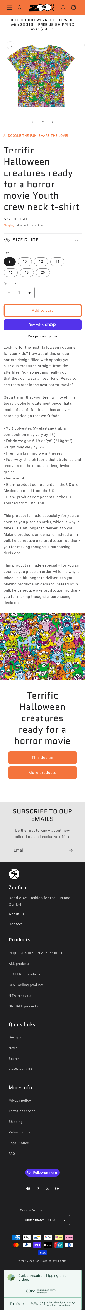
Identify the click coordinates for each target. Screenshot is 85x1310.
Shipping (9, 225)
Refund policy (19, 1132)
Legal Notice (19, 1143)
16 (11, 272)
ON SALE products (23, 1006)
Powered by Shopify (53, 1261)
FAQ (12, 1154)
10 (25, 261)
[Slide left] (32, 122)
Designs (15, 1037)
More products (42, 773)
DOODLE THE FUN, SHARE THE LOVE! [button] (38, 136)
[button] (9, 7)
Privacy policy (20, 1101)
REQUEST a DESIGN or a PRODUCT (36, 953)
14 (57, 261)
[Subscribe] (71, 850)
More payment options (43, 336)
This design (42, 757)
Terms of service (22, 1111)
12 (41, 261)
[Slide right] (52, 122)
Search (14, 1059)
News (13, 1048)
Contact (16, 924)
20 (43, 272)
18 (27, 272)
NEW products (20, 996)
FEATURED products (25, 974)
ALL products (19, 964)
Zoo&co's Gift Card (24, 1069)
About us (17, 914)
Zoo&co (34, 1261)
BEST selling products (26, 985)
